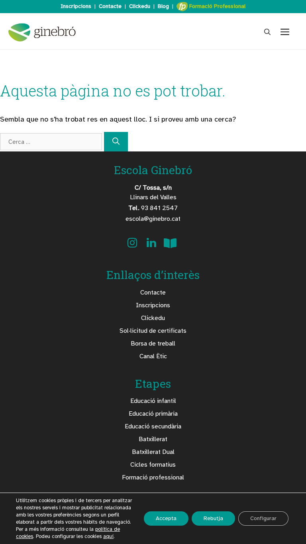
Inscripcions (76, 6)
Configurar (263, 518)
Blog (163, 6)
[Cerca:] (52, 141)
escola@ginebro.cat (153, 219)
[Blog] (170, 245)
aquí (108, 536)
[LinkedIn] (152, 245)
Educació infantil (153, 401)
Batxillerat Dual (153, 452)
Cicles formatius (153, 465)
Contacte (110, 6)
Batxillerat (153, 439)
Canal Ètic (153, 356)
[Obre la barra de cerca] (267, 32)
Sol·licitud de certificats (153, 331)
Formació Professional (216, 6)
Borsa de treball (153, 344)
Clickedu (139, 6)
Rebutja (213, 518)
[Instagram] (133, 245)
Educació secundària (153, 426)
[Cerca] (116, 141)
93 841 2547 (153, 208)
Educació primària (153, 414)
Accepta (166, 518)
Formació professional (153, 477)
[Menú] (288, 32)
